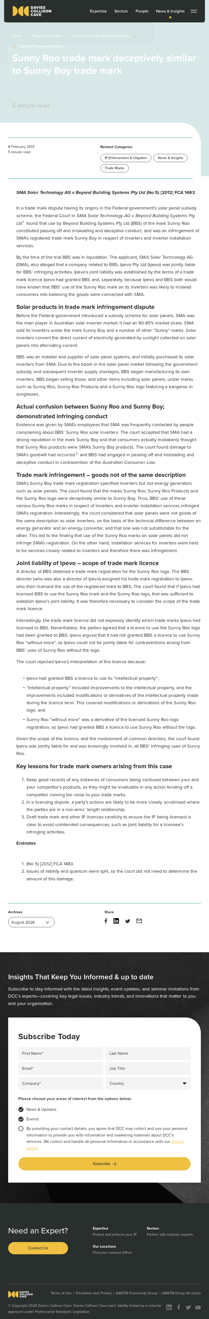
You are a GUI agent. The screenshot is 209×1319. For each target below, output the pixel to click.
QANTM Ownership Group (137, 1293)
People (142, 11)
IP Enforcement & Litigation (126, 158)
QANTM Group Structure (181, 1293)
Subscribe (101, 1164)
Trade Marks (114, 168)
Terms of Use (61, 1293)
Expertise (98, 11)
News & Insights (170, 11)
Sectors (121, 11)
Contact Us (38, 1248)
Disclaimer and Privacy (94, 1293)
